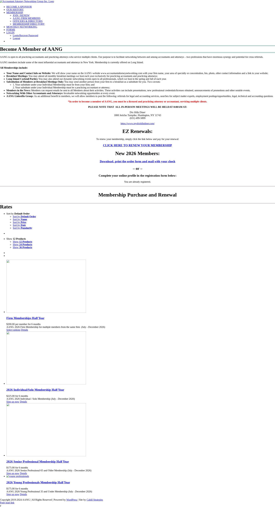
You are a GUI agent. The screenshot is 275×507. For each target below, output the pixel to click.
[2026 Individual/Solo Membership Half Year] (140, 358)
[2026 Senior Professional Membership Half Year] (140, 430)
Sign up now (12, 401)
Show (22, 241)
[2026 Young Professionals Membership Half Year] (140, 476)
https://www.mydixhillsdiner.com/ (138, 123)
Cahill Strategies (95, 499)
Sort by (24, 216)
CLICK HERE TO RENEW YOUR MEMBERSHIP (137, 145)
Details (24, 329)
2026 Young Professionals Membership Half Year (38, 482)
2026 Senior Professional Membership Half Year (37, 461)
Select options (13, 329)
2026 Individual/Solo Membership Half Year (35, 389)
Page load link (7, 502)
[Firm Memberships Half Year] (140, 286)
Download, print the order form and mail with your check (137, 161)
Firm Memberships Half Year (25, 318)
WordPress (71, 499)
